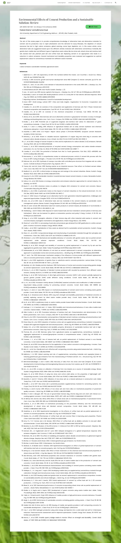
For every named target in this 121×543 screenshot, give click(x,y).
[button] (116, 3)
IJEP (8, 2)
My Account (96, 3)
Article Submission (74, 3)
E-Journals (86, 3)
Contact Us (108, 3)
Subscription (62, 3)
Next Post (107, 536)
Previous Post (15, 536)
